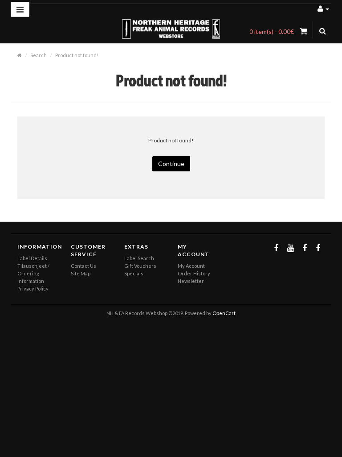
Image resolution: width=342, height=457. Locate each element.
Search (38, 55)
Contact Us (83, 266)
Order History (194, 273)
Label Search (139, 258)
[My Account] (323, 8)
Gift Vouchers (140, 266)
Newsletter (191, 281)
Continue (171, 163)
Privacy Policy (33, 288)
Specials (133, 273)
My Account (191, 266)
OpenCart (224, 313)
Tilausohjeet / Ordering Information (33, 273)
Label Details (32, 258)
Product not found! (76, 55)
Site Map (80, 273)
